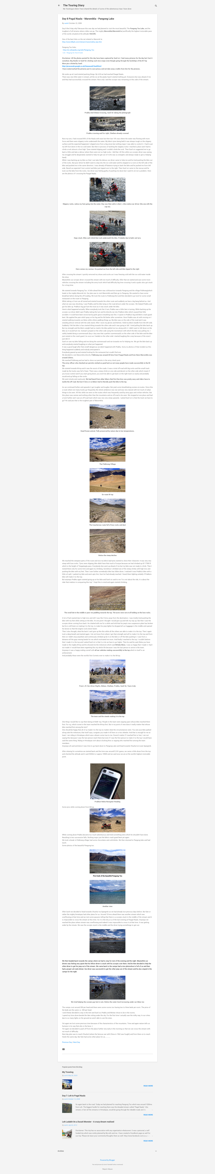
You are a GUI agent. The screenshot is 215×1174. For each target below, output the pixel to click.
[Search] (156, 6)
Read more (148, 1086)
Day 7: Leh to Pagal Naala (73, 1095)
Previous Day (67, 1042)
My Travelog (67, 1072)
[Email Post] (63, 1050)
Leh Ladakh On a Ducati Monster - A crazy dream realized (88, 1122)
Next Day (76, 1042)
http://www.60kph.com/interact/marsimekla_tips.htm (82, 42)
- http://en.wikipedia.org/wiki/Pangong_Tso (78, 50)
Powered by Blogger (107, 1160)
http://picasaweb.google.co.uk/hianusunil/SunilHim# (81, 66)
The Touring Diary (73, 5)
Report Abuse (107, 1169)
